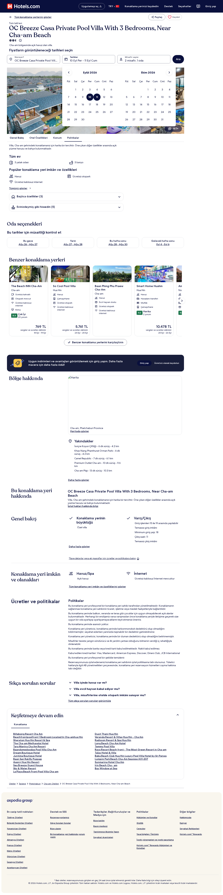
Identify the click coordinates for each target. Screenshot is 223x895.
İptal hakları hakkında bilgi (83, 506)
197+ (175, 128)
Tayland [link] (22, 783)
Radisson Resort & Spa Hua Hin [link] (113, 740)
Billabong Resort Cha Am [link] (28, 733)
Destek (168, 6)
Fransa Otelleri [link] (14, 845)
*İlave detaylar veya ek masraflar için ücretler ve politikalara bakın (102, 558)
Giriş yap (210, 6)
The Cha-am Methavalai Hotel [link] (30, 743)
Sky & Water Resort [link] (24, 768)
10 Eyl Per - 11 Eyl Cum (83, 60)
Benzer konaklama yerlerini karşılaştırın (97, 342)
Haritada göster (79, 431)
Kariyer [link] (183, 823)
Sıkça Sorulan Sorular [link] (60, 823)
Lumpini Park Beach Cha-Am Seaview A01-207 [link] (121, 759)
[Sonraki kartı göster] (182, 301)
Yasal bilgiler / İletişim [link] (148, 834)
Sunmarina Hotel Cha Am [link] (109, 762)
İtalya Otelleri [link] (14, 834)
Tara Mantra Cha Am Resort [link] (29, 746)
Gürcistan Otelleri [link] (16, 856)
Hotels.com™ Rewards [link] (191, 834)
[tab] (20, 724)
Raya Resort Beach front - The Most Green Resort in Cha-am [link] (130, 749)
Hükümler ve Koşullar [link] (147, 817)
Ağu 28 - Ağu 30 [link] (118, 244)
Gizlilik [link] (140, 823)
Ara (178, 59)
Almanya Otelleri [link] (15, 839)
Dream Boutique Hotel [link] (26, 752)
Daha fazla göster (78, 480)
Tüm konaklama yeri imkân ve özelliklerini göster (97, 586)
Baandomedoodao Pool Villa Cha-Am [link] (34, 749)
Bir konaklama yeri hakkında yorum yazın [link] (67, 835)
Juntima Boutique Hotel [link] (27, 755)
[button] (75, 89)
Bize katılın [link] (99, 820)
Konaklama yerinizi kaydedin (142, 6)
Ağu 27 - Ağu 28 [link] (73, 244)
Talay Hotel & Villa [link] (105, 752)
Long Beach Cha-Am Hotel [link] (110, 743)
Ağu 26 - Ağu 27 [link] (28, 244)
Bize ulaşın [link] (55, 828)
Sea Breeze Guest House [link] (28, 765)
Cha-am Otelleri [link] (51, 783)
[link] (174, 17)
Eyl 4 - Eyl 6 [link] (163, 244)
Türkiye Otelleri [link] (15, 817)
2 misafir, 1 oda (134, 60)
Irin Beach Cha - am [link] (106, 765)
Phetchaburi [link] (35, 783)
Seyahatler (184, 6)
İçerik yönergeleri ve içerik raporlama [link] (155, 839)
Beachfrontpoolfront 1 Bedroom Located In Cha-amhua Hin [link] (48, 737)
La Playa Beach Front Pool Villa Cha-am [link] (35, 771)
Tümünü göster (18, 188)
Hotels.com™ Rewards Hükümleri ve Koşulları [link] (154, 846)
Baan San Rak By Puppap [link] (27, 759)
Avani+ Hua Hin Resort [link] (26, 762)
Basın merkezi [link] (100, 826)
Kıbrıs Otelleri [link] (14, 851)
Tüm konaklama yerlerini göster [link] (33, 17)
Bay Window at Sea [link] (106, 768)
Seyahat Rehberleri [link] (189, 828)
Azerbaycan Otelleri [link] (17, 867)
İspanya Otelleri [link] (15, 862)
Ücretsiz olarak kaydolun (166, 363)
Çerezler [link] (141, 828)
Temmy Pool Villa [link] (105, 746)
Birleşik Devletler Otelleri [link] (20, 823)
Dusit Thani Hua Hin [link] (106, 733)
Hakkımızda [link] (185, 817)
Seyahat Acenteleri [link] (103, 837)
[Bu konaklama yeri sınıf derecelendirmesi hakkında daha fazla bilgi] (20, 40)
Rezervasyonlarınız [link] (59, 817)
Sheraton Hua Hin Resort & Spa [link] (31, 740)
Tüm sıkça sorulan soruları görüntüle (89, 700)
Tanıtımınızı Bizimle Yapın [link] (106, 831)
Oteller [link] (12, 783)
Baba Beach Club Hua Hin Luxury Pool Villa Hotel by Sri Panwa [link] (131, 755)
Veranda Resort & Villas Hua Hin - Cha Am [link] (119, 737)
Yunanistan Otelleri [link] (16, 828)
